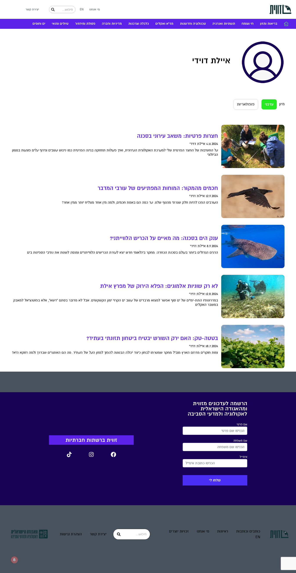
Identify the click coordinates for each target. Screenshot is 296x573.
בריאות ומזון (268, 24)
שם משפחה (240, 440)
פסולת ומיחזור (85, 24)
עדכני (269, 104)
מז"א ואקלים (164, 24)
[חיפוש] (53, 9)
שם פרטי (242, 424)
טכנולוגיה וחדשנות (193, 24)
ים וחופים (39, 24)
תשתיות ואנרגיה (223, 24)
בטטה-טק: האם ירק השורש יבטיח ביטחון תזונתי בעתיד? (152, 338)
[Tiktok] (69, 454)
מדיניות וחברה (112, 24)
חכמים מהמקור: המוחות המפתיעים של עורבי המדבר (158, 188)
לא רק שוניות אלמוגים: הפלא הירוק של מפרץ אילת (159, 286)
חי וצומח (248, 24)
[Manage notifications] (14, 559)
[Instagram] (91, 454)
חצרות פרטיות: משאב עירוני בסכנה (177, 136)
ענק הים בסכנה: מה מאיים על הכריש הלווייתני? (164, 238)
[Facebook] (113, 454)
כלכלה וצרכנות (138, 24)
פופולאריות (246, 104)
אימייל (243, 457)
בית (286, 24)
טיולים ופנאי (60, 24)
